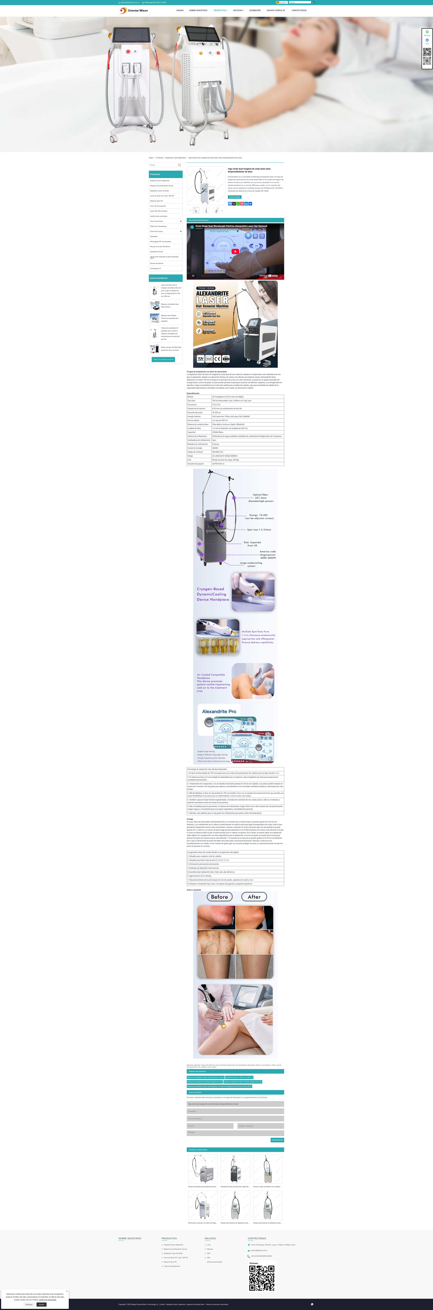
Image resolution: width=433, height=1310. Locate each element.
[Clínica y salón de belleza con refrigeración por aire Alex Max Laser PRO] (268, 1168)
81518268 (268, 1256)
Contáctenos (299, 10)
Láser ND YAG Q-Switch (158, 211)
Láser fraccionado (156, 221)
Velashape (154, 236)
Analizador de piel (156, 252)
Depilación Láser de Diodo (159, 191)
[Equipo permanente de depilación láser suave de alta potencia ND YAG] (235, 1204)
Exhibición (255, 10)
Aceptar (41, 1304)
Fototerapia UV (155, 268)
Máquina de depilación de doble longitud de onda (204, 1082)
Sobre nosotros (198, 10)
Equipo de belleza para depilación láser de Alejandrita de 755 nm (203, 1186)
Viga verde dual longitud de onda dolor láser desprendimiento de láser (215, 158)
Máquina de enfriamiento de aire (161, 186)
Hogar (180, 10)
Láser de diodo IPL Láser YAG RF (162, 196)
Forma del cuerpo (156, 231)
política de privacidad (47, 1300)
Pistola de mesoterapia (158, 226)
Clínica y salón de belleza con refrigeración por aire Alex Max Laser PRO (268, 1186)
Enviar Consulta (276, 10)
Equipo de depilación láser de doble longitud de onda (243, 1082)
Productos (220, 10)
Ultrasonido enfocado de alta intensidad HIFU (164, 257)
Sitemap (210, 1249)
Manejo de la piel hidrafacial (160, 246)
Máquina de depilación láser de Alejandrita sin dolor (205, 1077)
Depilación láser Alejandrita (176, 158)
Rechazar (29, 1304)
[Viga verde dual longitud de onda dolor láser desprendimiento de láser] (196, 210)
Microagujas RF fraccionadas (160, 241)
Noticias (238, 10)
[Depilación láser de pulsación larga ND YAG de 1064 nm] (235, 1168)
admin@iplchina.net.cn (130, 2)
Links (209, 1245)
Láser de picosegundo (158, 206)
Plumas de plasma (156, 263)
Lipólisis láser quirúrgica (158, 216)
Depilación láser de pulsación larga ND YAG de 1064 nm (236, 1186)
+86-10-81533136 (257, 1256)
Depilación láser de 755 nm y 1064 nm (239, 1077)
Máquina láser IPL (156, 201)
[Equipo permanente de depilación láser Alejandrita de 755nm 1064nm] (268, 1204)
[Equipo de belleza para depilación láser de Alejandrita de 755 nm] (203, 1168)
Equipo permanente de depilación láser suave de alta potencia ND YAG (236, 1223)
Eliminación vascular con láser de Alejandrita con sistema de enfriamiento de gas (203, 1223)
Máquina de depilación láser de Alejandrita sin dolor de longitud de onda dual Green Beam (219, 1086)
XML (208, 1257)
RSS (208, 1253)
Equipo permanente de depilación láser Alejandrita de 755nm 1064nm (268, 1223)
